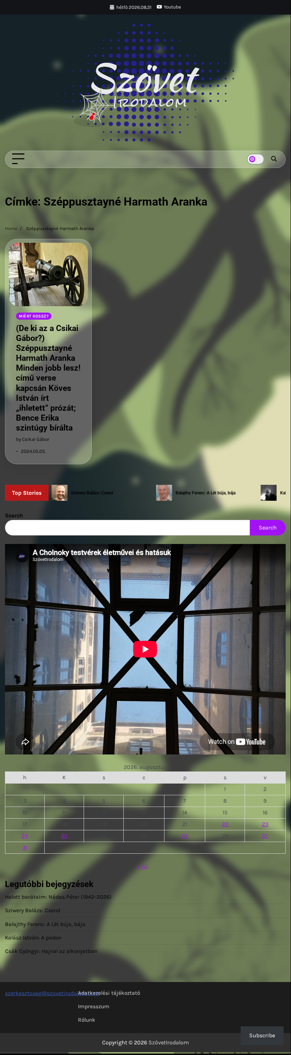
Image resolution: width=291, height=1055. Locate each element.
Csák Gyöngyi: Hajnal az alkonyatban (51, 951)
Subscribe (262, 1035)
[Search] (274, 159)
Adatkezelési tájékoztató (109, 993)
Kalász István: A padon (33, 938)
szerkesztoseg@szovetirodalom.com (52, 993)
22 (225, 824)
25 (64, 835)
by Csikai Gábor (32, 439)
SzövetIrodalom (169, 1042)
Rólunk (86, 1020)
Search (14, 515)
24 (25, 835)
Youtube (172, 7)
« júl (142, 866)
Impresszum (94, 1006)
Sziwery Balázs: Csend (32, 910)
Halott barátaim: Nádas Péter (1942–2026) (58, 897)
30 (265, 835)
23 (265, 824)
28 (184, 835)
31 (24, 847)
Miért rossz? (34, 316)
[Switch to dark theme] (255, 159)
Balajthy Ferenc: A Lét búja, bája (45, 924)
